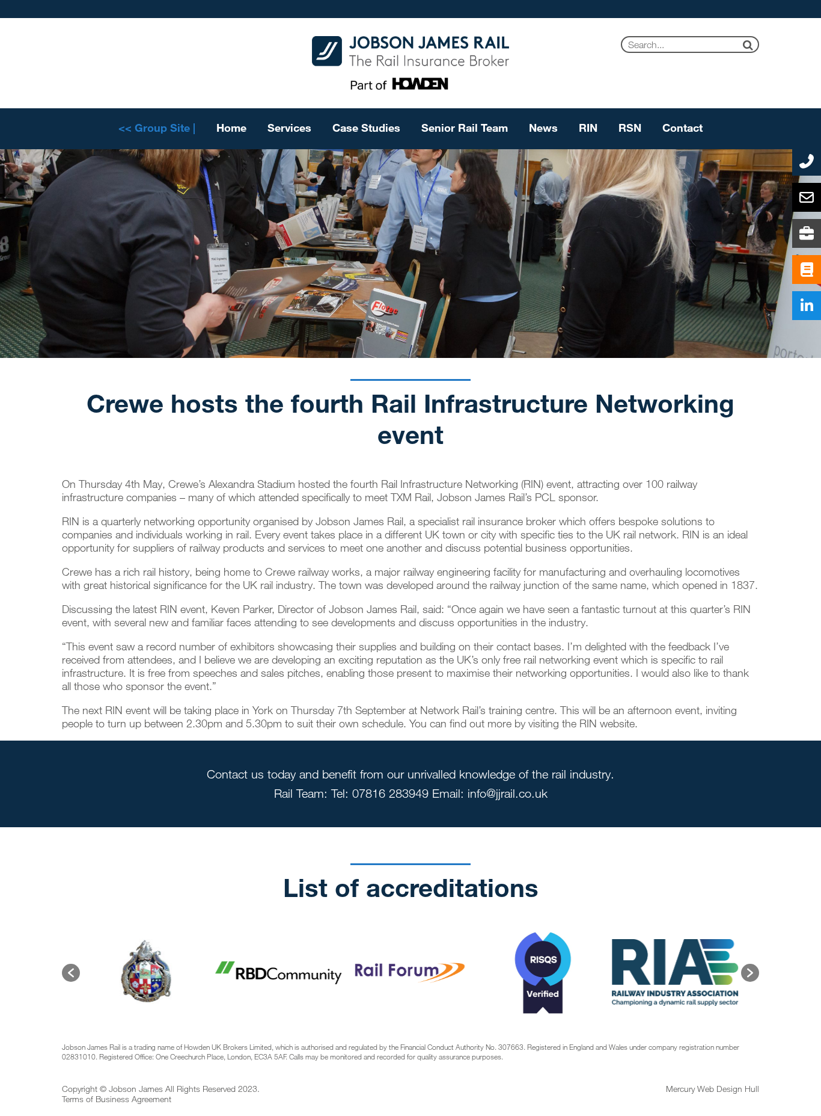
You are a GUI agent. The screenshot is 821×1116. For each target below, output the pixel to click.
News (543, 127)
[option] (116, 973)
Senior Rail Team (464, 127)
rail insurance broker (509, 521)
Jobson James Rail (359, 521)
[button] (71, 973)
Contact (682, 127)
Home (231, 127)
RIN (588, 127)
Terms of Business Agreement (116, 1099)
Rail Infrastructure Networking (449, 483)
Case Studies (366, 127)
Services (289, 127)
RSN (629, 127)
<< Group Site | (156, 127)
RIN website (607, 723)
